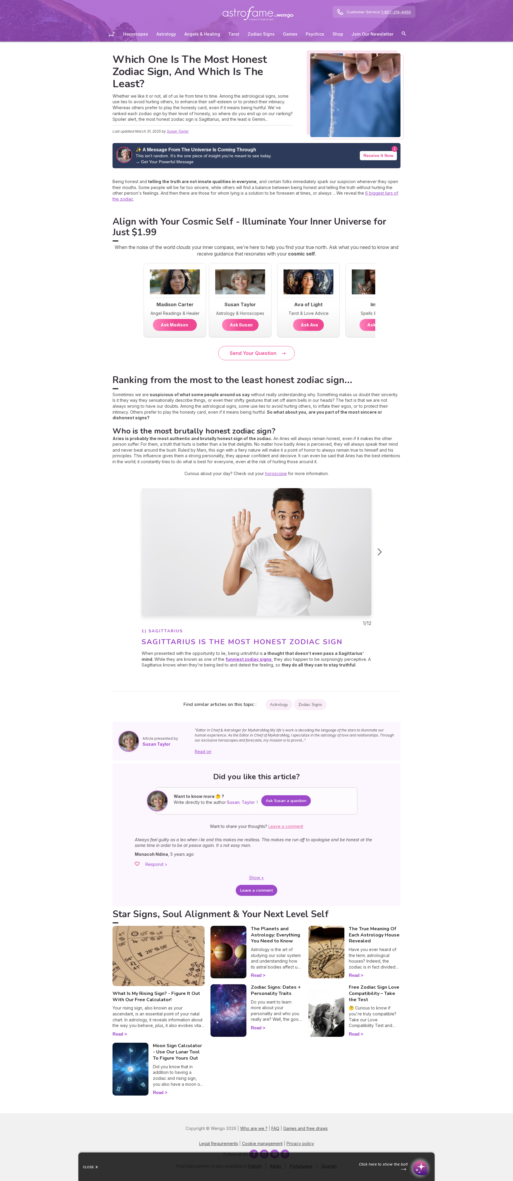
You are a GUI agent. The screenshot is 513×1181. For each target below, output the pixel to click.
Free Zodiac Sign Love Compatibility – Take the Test (374, 993)
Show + (256, 877)
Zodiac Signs (261, 33)
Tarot (233, 33)
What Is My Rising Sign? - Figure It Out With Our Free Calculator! (156, 996)
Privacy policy (300, 1143)
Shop (337, 33)
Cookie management (262, 1143)
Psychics (315, 33)
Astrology (166, 33)
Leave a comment (256, 890)
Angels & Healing (202, 33)
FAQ (275, 1128)
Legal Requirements (218, 1143)
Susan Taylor (178, 131)
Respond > (156, 864)
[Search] (404, 35)
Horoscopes (135, 33)
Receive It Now (378, 155)
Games (290, 33)
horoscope (276, 473)
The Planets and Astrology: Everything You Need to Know (275, 935)
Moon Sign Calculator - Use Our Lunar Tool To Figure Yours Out (177, 1051)
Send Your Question (253, 353)
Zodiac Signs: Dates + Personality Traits (276, 990)
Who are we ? (253, 1128)
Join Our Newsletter (372, 33)
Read (118, 1033)
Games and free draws (305, 1128)
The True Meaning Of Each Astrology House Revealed (374, 935)
